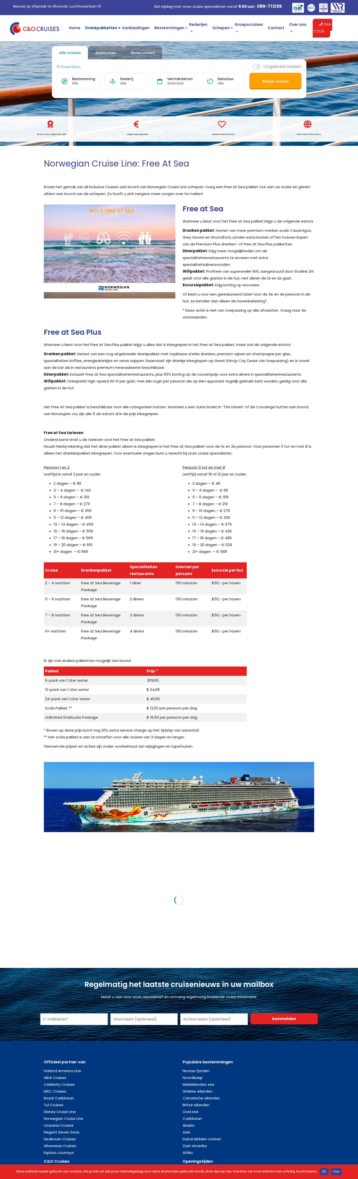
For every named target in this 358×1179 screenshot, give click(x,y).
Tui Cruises (53, 1104)
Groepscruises (249, 24)
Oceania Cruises (59, 1125)
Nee (336, 1171)
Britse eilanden (196, 1104)
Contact (276, 27)
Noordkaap (193, 1077)
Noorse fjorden (196, 1070)
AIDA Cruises (55, 1077)
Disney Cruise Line (60, 1111)
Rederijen (198, 24)
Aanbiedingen (136, 27)
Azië (186, 1132)
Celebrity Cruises (59, 1084)
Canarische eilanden (201, 1098)
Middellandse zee (198, 1084)
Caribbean (192, 1118)
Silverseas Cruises (60, 1145)
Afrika (188, 1152)
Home (74, 27)
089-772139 (269, 6)
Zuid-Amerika (195, 1145)
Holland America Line (62, 1070)
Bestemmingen (169, 27)
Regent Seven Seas (61, 1132)
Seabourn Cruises (60, 1139)
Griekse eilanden (198, 1091)
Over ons (297, 24)
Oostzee (190, 1111)
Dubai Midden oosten (202, 1139)
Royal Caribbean (59, 1098)
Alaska (188, 1125)
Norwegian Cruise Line (63, 1118)
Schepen (221, 27)
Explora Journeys (59, 1152)
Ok (324, 1171)
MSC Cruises (55, 1091)
